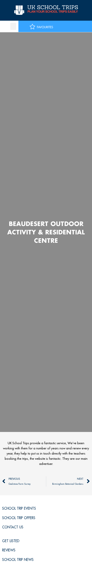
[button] (13, 26)
